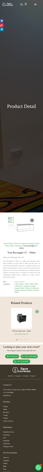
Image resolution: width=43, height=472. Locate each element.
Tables (16, 292)
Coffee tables (19, 284)
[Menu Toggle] (35, 4)
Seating (35, 290)
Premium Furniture (26, 290)
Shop (11, 243)
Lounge (32, 286)
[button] (16, 339)
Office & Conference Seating (23, 243)
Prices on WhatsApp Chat (12, 257)
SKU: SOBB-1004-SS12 (21, 334)
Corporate (26, 286)
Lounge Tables (19, 288)
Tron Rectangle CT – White (21, 252)
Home (6, 243)
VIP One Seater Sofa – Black (21, 331)
